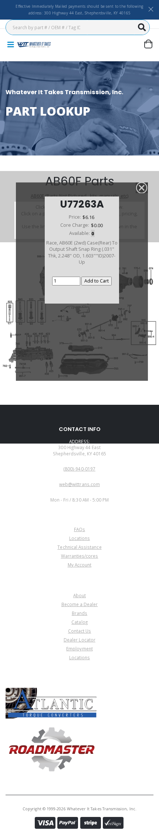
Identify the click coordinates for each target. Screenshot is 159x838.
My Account (80, 565)
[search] (142, 27)
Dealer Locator (79, 640)
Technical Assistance (79, 547)
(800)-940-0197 (79, 469)
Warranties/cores (79, 556)
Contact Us (79, 631)
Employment (79, 648)
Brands (79, 613)
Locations (79, 538)
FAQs (79, 529)
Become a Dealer (79, 604)
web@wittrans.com (79, 484)
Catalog (79, 622)
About (79, 595)
